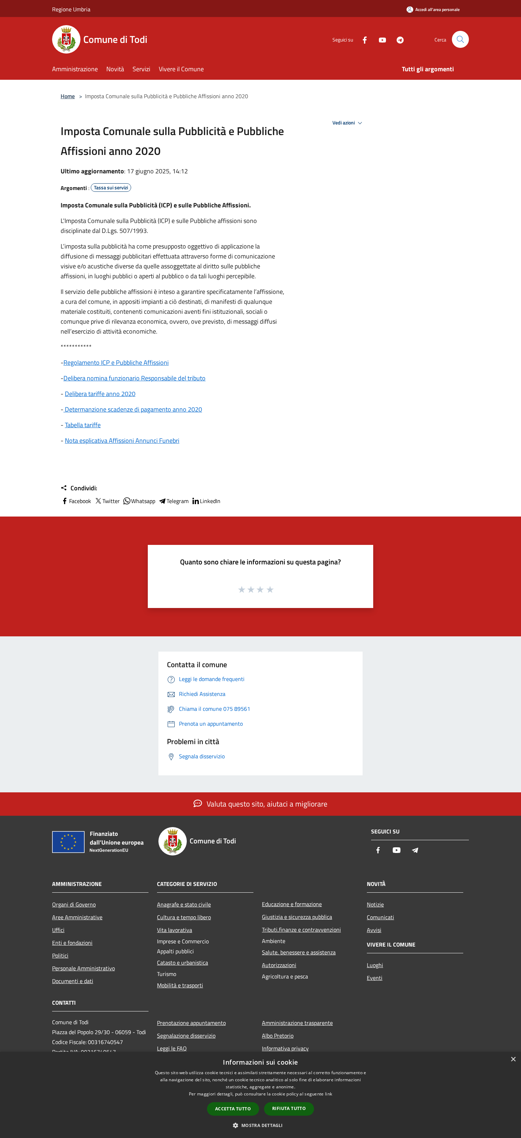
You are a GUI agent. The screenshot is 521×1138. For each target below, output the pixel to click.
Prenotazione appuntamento (191, 1023)
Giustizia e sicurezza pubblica (297, 917)
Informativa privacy (285, 1048)
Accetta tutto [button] (233, 1109)
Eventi (374, 978)
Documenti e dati (72, 981)
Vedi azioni (344, 123)
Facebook (80, 501)
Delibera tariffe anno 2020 (100, 393)
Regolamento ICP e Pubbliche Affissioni (116, 362)
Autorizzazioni (279, 965)
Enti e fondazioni (72, 942)
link (328, 1094)
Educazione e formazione (292, 904)
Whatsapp (143, 501)
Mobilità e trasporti (180, 985)
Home (68, 96)
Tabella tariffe (83, 425)
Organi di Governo (74, 904)
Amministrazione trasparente (297, 1023)
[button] (260, 1125)
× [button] (513, 1059)
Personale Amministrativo (83, 968)
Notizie (375, 904)
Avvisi (374, 930)
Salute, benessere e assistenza (299, 952)
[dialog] (260, 1095)
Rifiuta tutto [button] (289, 1108)
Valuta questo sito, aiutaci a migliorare (266, 803)
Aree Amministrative (77, 917)
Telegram (178, 501)
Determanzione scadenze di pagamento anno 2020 (132, 409)
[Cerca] (460, 39)
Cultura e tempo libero (184, 917)
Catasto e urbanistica (182, 962)
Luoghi (375, 965)
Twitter (111, 501)
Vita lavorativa (174, 930)
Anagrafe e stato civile (184, 904)
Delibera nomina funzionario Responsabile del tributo (134, 378)
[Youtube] (379, 39)
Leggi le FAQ (172, 1048)
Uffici (58, 930)
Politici (60, 955)
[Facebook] (362, 39)
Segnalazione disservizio (186, 1035)
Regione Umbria (71, 9)
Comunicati (380, 917)
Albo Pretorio (277, 1035)
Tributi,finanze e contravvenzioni (301, 929)
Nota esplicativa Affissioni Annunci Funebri (122, 440)
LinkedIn (210, 501)
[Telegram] (397, 39)
